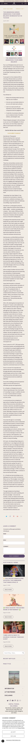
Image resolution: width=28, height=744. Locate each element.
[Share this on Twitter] (6, 516)
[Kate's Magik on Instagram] (18, 700)
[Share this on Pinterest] (13, 516)
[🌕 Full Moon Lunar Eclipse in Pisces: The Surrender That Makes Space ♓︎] (14, 576)
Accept (13, 732)
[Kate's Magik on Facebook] (10, 700)
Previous (18, 8)
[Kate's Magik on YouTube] (13, 700)
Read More (8, 589)
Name (5, 533)
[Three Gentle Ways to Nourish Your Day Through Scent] (14, 633)
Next (22, 8)
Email (5, 540)
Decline (13, 736)
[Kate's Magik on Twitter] (8, 700)
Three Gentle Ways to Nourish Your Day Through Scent (13, 637)
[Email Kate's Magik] (20, 700)
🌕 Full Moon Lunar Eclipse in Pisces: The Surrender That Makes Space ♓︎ (13, 580)
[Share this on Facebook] (10, 516)
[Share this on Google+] (17, 516)
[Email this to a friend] (21, 516)
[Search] (22, 3)
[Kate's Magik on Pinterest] (15, 700)
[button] (2, 741)
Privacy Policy (21, 728)
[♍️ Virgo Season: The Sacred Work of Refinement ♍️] (14, 605)
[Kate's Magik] (14, 3)
